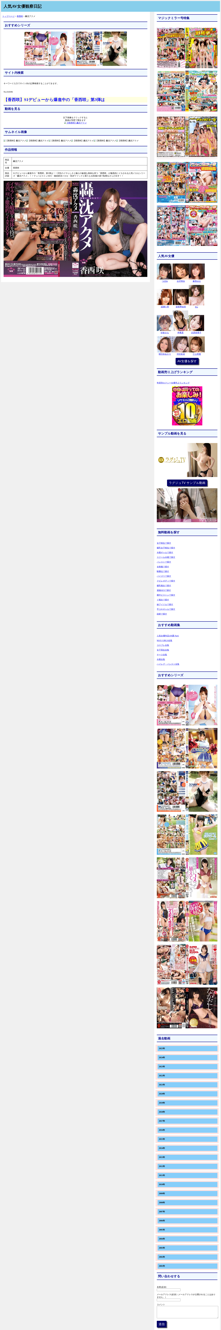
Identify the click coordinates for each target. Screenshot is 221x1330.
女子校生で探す (164, 543)
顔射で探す (162, 614)
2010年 (162, 1184)
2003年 (162, 1248)
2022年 (162, 1076)
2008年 (162, 1202)
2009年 (162, 1193)
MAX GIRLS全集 (164, 640)
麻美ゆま (197, 281)
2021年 (162, 1085)
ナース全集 (162, 655)
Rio (196, 307)
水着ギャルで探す (165, 552)
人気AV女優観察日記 (23, 6)
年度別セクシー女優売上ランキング (173, 383)
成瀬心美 (165, 307)
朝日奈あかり (165, 354)
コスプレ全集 (163, 645)
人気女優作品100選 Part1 (168, 636)
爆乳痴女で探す (164, 586)
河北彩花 (181, 354)
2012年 (162, 1166)
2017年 (162, 1121)
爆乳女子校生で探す (166, 548)
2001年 (162, 1266)
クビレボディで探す (166, 581)
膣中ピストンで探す (166, 595)
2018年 (162, 1112)
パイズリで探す (164, 576)
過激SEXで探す (164, 590)
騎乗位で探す (163, 571)
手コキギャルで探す (166, 609)
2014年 (162, 1148)
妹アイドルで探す (165, 604)
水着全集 (161, 659)
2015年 (162, 1139)
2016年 (162, 1130)
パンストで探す (164, 562)
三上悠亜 (197, 354)
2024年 (162, 1057)
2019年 (162, 1103)
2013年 (162, 1157)
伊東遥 (180, 333)
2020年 (162, 1094)
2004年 (162, 1239)
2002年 (162, 1257)
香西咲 (20, 16)
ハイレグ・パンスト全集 (168, 664)
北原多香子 (196, 333)
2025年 (162, 1048)
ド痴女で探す (163, 600)
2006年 (162, 1221)
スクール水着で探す (166, 557)
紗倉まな (165, 333)
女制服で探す (163, 567)
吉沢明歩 (181, 281)
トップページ (8, 16)
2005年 (162, 1230)
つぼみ (165, 281)
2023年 (162, 1066)
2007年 (162, 1211)
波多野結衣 (181, 307)
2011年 (162, 1175)
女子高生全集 (163, 650)
